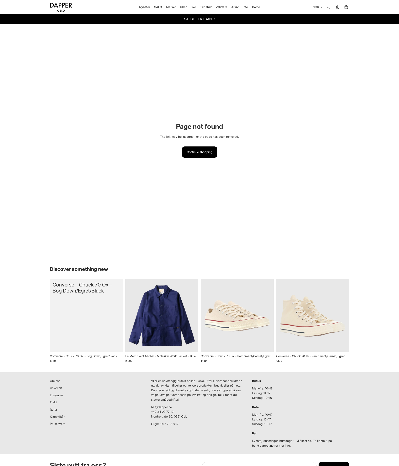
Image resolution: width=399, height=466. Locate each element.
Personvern (57, 424)
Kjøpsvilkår (57, 416)
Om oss (55, 381)
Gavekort (56, 388)
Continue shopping (199, 152)
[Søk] (328, 7)
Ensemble (56, 395)
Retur (53, 409)
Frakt (53, 402)
